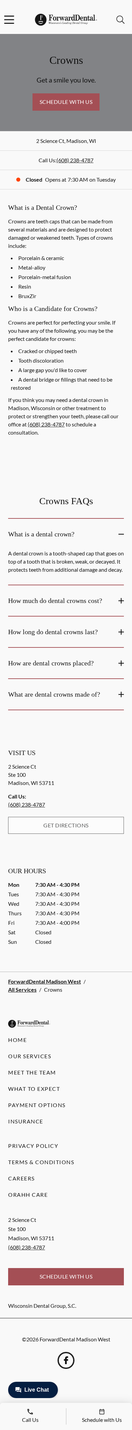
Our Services (29, 1056)
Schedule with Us (66, 101)
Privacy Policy (33, 1145)
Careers (21, 1178)
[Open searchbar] (120, 19)
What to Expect (34, 1088)
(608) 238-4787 (75, 160)
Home (17, 1040)
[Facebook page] (66, 1360)
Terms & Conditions (41, 1162)
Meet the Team (32, 1072)
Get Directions (66, 825)
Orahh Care (28, 1194)
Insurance (25, 1121)
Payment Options (37, 1105)
